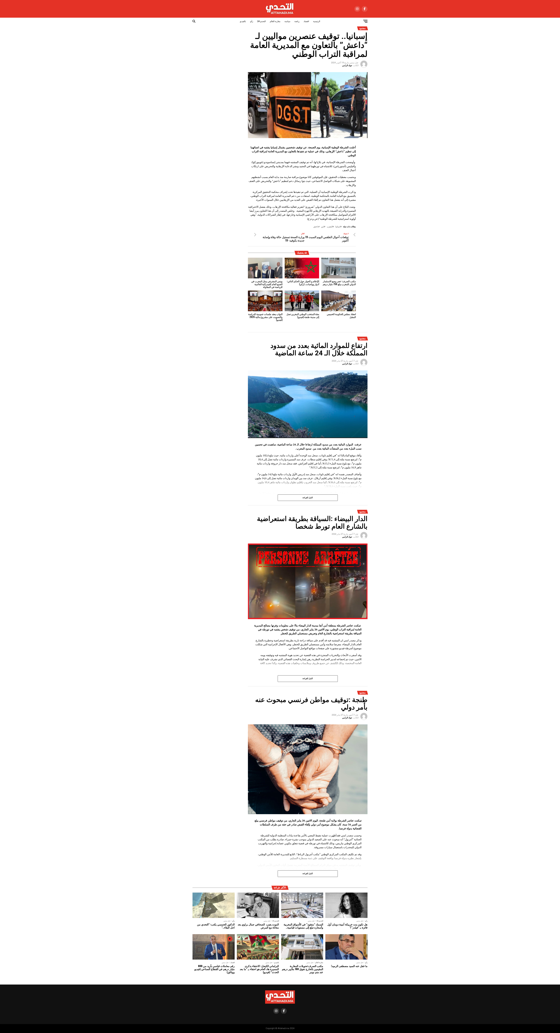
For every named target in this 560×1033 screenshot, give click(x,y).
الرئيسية (316, 21)
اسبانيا (338, 227)
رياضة (297, 21)
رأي (251, 21)
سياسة (287, 21)
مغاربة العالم (275, 21)
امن (322, 227)
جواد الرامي (347, 65)
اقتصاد (306, 21)
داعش (315, 227)
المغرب (330, 227)
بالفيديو (243, 21)
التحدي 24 (261, 21)
